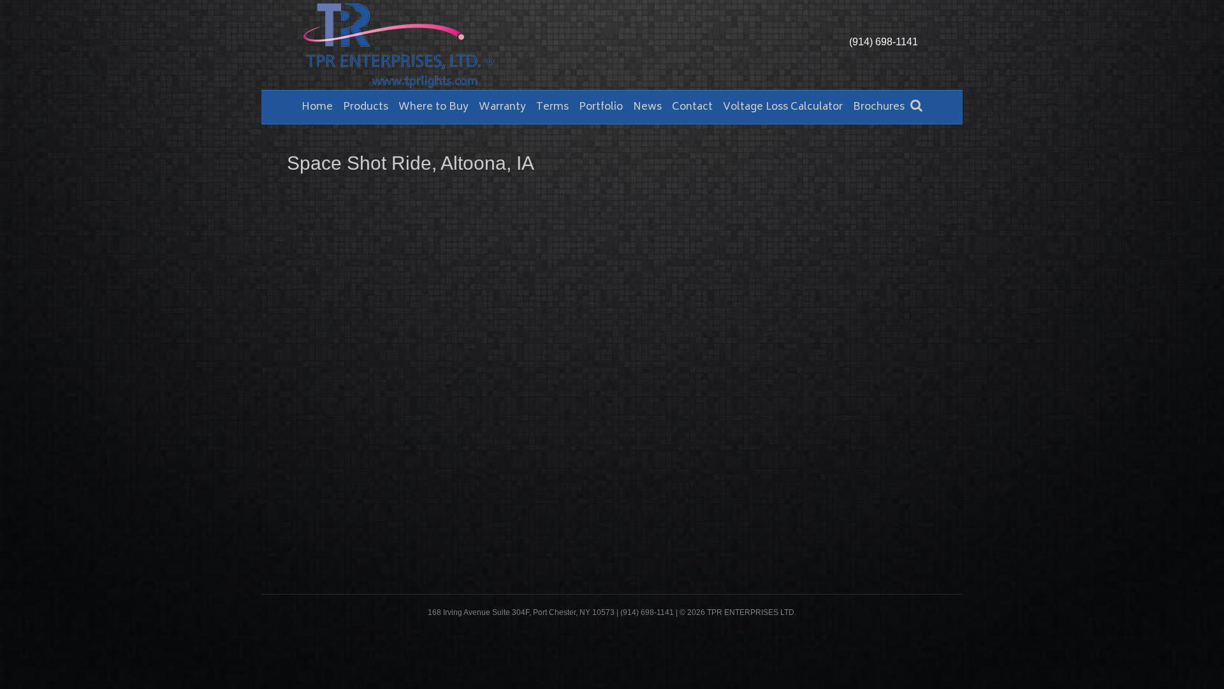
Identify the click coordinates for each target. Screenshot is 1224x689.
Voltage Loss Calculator (783, 107)
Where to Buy (433, 107)
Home (317, 107)
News (647, 107)
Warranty (502, 107)
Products (365, 107)
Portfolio (601, 107)
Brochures (879, 107)
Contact (692, 107)
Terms (552, 107)
